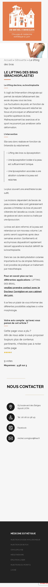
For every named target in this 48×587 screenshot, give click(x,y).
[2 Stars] (6, 352)
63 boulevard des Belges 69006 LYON (29, 406)
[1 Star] (5, 352)
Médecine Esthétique (23, 533)
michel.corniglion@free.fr (29, 438)
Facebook (22, 428)
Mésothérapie (17, 555)
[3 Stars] (8, 352)
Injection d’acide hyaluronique (25, 540)
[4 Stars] (9, 352)
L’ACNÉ (13, 570)
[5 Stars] (11, 352)
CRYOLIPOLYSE (17, 550)
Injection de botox (19, 545)
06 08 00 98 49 (28, 417)
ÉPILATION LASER (18, 560)
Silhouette (21, 60)
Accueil (8, 60)
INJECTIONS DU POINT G (21, 565)
